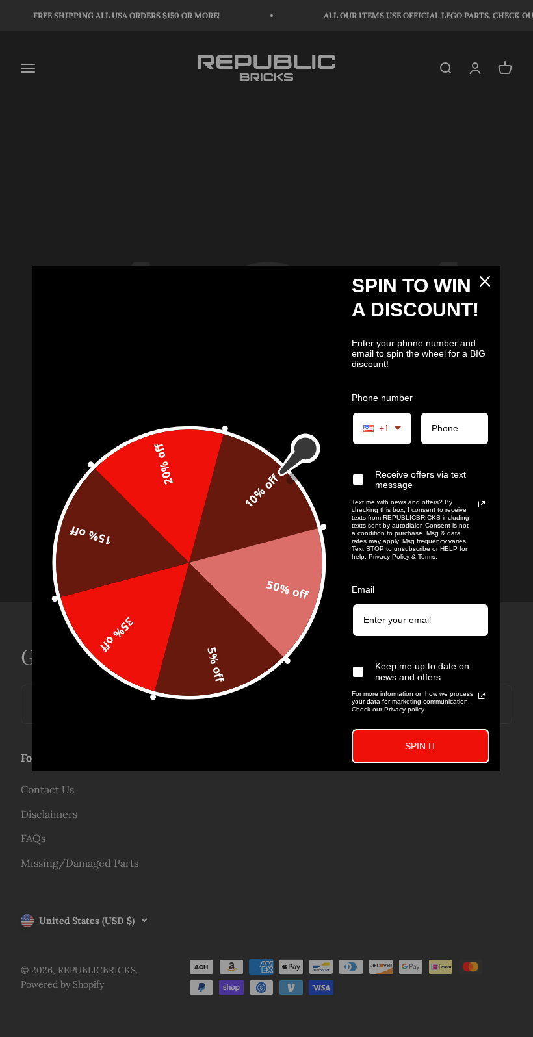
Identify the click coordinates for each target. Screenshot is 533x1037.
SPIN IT (421, 746)
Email (363, 589)
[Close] (484, 281)
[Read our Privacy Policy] (481, 504)
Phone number (382, 397)
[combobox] (382, 428)
